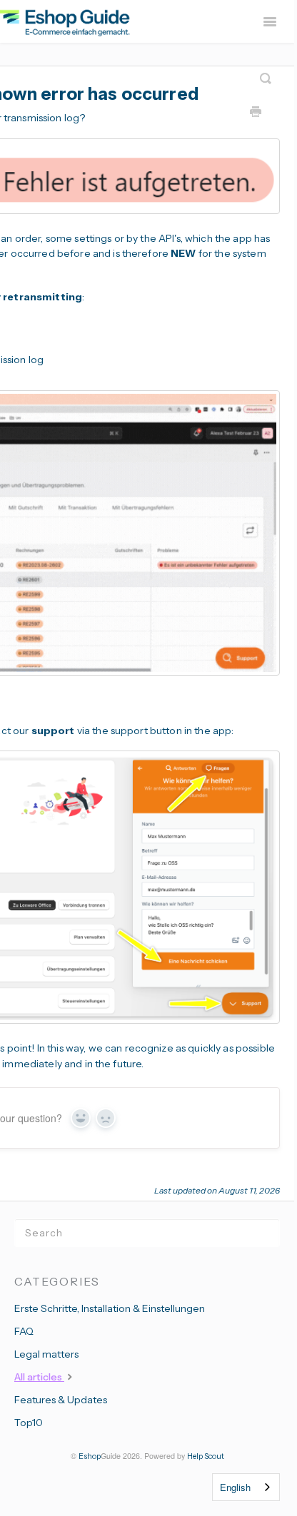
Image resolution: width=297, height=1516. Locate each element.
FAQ (24, 1331)
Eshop (90, 1456)
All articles (39, 1376)
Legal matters (46, 1354)
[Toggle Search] (265, 72)
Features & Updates (60, 1399)
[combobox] (246, 1487)
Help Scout (205, 1456)
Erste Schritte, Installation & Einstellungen (109, 1308)
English (235, 1487)
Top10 (28, 1422)
